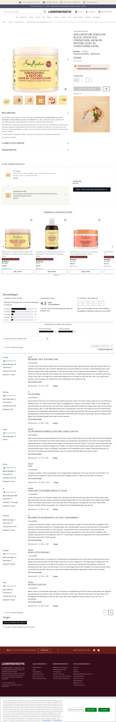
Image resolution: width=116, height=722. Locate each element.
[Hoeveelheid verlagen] (76, 80)
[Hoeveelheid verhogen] (88, 80)
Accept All (104, 709)
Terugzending (37, 672)
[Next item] (112, 246)
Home (4, 22)
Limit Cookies (91, 709)
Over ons (76, 667)
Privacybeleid (57, 672)
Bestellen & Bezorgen (59, 669)
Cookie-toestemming (8, 683)
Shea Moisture (19, 22)
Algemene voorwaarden (60, 667)
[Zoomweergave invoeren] (65, 89)
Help (34, 669)
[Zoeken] (45, 12)
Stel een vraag (95, 54)
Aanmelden (45, 650)
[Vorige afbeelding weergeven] (3, 59)
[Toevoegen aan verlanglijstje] (106, 89)
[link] (90, 12)
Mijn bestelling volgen (39, 678)
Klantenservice (37, 667)
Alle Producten (77, 680)
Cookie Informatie (58, 674)
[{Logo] (60, 12)
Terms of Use (58, 720)
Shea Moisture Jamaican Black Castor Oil (39, 22)
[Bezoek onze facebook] (94, 650)
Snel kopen (18, 271)
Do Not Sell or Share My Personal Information (12, 685)
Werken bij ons (78, 683)
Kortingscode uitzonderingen (62, 676)
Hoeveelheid (78, 76)
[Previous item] (3, 246)
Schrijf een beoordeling (81, 54)
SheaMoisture (81, 31)
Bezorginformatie (38, 674)
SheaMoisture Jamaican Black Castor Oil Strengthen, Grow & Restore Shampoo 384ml (50, 254)
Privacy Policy (46, 720)
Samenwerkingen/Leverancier (82, 674)
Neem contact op (38, 676)
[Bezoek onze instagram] (98, 650)
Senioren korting (78, 678)
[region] (58, 710)
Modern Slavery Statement (61, 678)
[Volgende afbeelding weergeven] (67, 59)
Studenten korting (79, 685)
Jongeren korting (78, 676)
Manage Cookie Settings (76, 709)
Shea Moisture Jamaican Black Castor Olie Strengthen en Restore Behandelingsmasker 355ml (17, 254)
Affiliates (76, 672)
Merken (10, 22)
